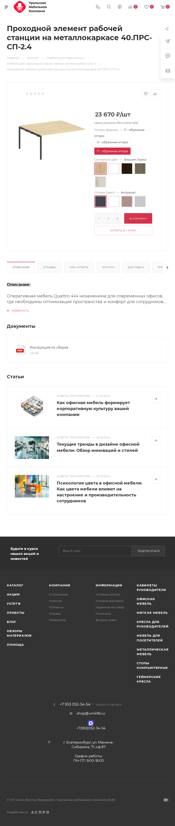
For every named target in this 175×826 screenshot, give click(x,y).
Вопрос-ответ (106, 620)
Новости (55, 601)
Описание (21, 267)
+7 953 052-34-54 (75, 704)
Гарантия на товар (110, 607)
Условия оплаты (108, 594)
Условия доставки (109, 601)
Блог (11, 622)
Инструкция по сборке (49, 347)
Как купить (79, 267)
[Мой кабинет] (120, 7)
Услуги (14, 603)
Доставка (136, 267)
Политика (103, 613)
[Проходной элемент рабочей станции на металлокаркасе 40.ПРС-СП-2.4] (52, 138)
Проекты (15, 612)
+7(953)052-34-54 (91, 728)
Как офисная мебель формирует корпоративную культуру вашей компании (93, 408)
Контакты (56, 607)
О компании (58, 594)
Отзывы (49, 267)
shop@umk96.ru (91, 713)
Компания (59, 585)
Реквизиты (57, 620)
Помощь (15, 644)
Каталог (15, 585)
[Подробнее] (156, 398)
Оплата (108, 267)
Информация (109, 585)
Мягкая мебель (152, 612)
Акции (13, 594)
